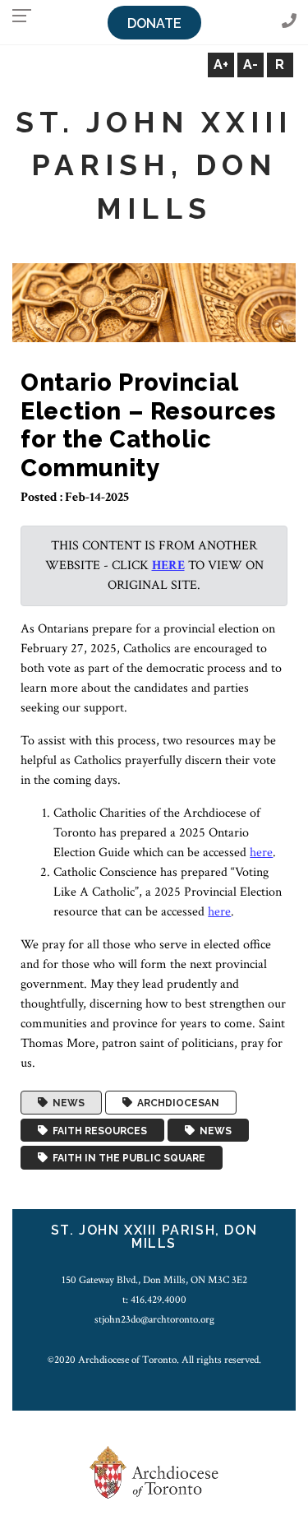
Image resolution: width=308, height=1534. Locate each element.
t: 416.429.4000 (154, 1299)
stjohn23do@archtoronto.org (154, 1319)
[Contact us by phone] (289, 22)
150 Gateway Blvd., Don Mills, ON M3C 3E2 (154, 1279)
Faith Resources (97, 1130)
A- (250, 64)
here (168, 565)
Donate (154, 23)
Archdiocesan (175, 1103)
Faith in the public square (126, 1158)
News (66, 1103)
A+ (221, 64)
